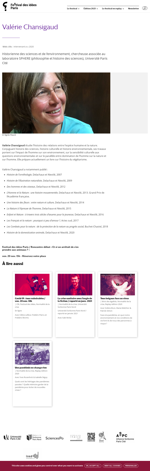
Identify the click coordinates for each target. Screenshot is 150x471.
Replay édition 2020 (113, 304)
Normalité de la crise (68, 304)
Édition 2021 (90, 8)
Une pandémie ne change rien (31, 367)
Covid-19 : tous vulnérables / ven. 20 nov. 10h (30, 299)
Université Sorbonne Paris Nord (72, 305)
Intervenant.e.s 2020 (24, 46)
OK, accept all (93, 466)
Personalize (131, 466)
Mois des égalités (109, 301)
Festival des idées (27, 304)
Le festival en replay (112, 8)
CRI (17, 304)
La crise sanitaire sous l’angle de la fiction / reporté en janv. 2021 (75, 299)
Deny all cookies (112, 466)
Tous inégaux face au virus (114, 298)
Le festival (72, 8)
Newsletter (133, 8)
